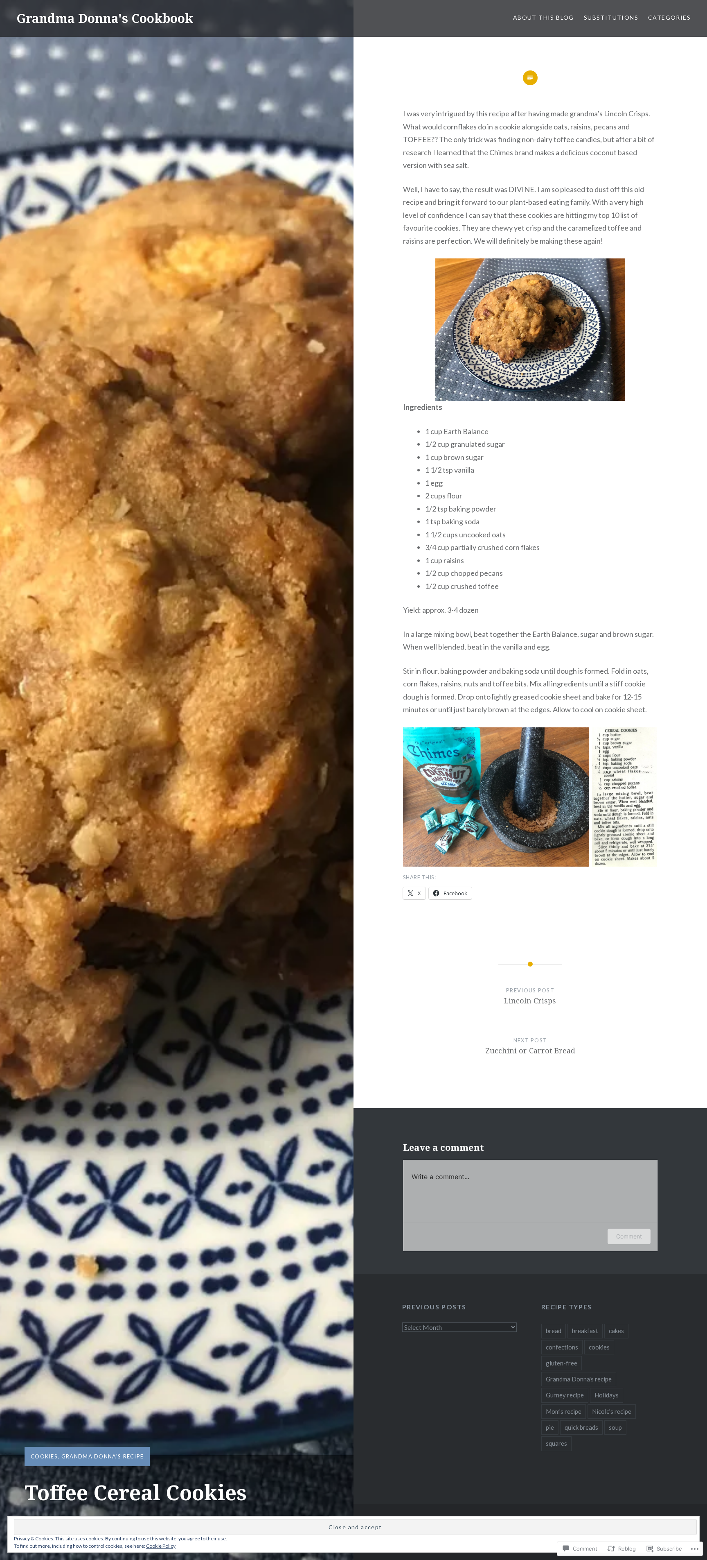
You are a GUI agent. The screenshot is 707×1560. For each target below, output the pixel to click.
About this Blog (543, 17)
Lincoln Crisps (626, 113)
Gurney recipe (565, 1395)
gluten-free (561, 1363)
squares (556, 1443)
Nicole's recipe (611, 1411)
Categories (669, 17)
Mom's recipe (563, 1411)
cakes (616, 1330)
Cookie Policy (161, 1546)
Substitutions (611, 17)
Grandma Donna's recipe (102, 1456)
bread (553, 1330)
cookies (44, 1456)
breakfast (585, 1330)
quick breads (581, 1427)
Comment (629, 1236)
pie (550, 1427)
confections (562, 1347)
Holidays (606, 1395)
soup (615, 1427)
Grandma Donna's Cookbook (104, 18)
